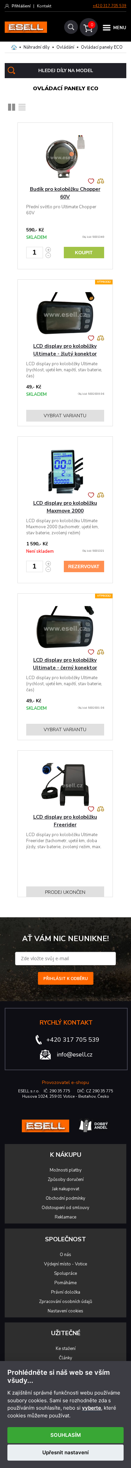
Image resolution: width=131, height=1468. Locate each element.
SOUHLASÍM (65, 1435)
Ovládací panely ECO (102, 47)
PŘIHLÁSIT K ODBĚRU (65, 978)
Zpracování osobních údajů (65, 1302)
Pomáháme (65, 1283)
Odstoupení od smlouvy (65, 1208)
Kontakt (44, 6)
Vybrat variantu (65, 416)
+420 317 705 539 (109, 5)
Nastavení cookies (65, 1311)
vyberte (91, 1408)
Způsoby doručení (66, 1180)
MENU (119, 28)
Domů (14, 47)
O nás (65, 1255)
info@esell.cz (74, 1054)
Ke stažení (66, 1349)
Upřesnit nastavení (65, 1452)
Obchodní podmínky (65, 1198)
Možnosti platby (66, 1170)
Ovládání (65, 47)
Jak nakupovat (65, 1189)
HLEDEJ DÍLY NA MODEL (65, 70)
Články (65, 1358)
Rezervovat (83, 566)
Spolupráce (65, 1273)
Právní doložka (65, 1292)
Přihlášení (21, 6)
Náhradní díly (37, 47)
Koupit (84, 252)
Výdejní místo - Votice (65, 1264)
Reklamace (65, 1217)
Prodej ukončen (65, 892)
